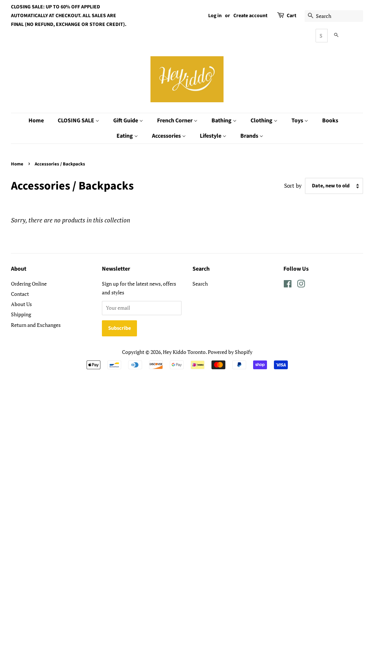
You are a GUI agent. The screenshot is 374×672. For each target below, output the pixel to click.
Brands (249, 136)
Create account (250, 15)
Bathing (222, 121)
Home (36, 121)
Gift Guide (126, 121)
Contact (20, 293)
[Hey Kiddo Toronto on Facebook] (287, 285)
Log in (215, 15)
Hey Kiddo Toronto (184, 351)
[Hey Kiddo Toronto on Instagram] (301, 285)
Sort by (293, 185)
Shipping (21, 314)
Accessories (167, 136)
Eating (125, 136)
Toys (297, 121)
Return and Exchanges (36, 324)
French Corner (175, 121)
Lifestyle (211, 136)
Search (200, 283)
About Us (21, 304)
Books (330, 121)
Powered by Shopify (230, 351)
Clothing (262, 121)
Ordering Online (29, 283)
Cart (291, 15)
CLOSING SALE (76, 121)
